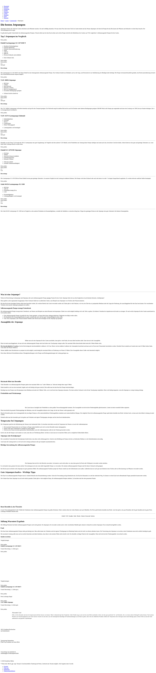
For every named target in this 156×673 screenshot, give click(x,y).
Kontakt (6, 666)
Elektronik (6, 9)
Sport (5, 16)
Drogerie (6, 7)
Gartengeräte (13, 20)
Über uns (6, 668)
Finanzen (6, 12)
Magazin (6, 18)
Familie (6, 10)
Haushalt (6, 15)
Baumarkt (6, 6)
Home (2, 20)
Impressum (7, 669)
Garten (5, 13)
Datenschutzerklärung (9, 671)
